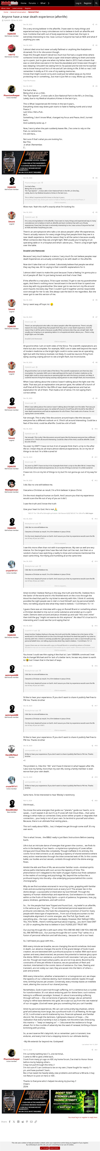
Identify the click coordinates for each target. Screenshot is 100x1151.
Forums (32, 3)
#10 (96, 429)
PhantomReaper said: (32, 183)
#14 (96, 561)
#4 (96, 178)
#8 (96, 362)
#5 (96, 212)
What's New (5, 8)
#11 (96, 457)
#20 (96, 801)
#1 (96, 24)
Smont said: (29, 322)
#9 (96, 398)
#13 (96, 519)
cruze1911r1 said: (31, 630)
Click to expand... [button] (60, 202)
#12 (96, 480)
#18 (96, 746)
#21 (96, 1050)
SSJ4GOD (7, 20)
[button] (37, 3)
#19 (96, 777)
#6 (96, 300)
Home (23, 3)
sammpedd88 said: (32, 750)
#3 (96, 86)
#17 (96, 706)
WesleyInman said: (31, 523)
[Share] (93, 24)
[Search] (96, 3)
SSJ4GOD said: (30, 217)
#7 (96, 317)
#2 (96, 45)
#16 (96, 666)
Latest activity (17, 8)
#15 (96, 626)
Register (28, 8)
